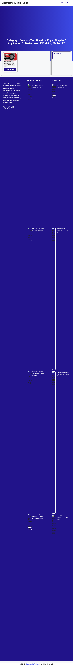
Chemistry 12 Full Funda (15, 2)
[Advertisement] (36, 24)
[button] (62, 3)
